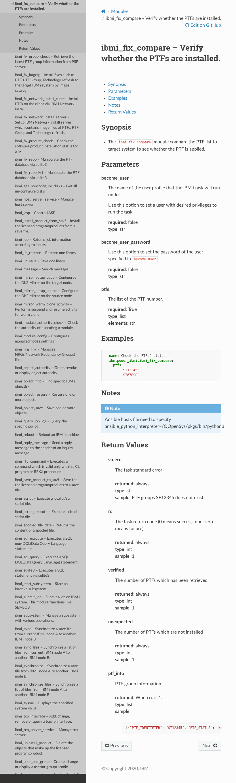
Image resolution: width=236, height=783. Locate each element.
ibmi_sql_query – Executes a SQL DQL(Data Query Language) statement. (47, 559)
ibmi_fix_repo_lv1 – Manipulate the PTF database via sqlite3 (47, 175)
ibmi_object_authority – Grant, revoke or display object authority (46, 370)
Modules (120, 11)
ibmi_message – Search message (41, 269)
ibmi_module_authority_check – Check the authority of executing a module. (46, 325)
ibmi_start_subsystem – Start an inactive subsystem (41, 586)
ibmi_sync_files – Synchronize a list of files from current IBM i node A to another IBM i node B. (45, 653)
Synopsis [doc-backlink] (116, 127)
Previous (118, 745)
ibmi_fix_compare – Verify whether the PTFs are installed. (47, 6)
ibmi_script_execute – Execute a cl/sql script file (46, 514)
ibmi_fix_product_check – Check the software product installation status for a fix (46, 146)
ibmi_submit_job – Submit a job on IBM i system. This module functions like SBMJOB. (47, 602)
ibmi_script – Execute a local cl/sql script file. (43, 501)
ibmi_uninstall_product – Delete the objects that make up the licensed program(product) (44, 748)
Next (207, 745)
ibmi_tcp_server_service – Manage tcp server (46, 732)
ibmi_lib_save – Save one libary (40, 261)
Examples (26, 32)
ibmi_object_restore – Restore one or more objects (45, 397)
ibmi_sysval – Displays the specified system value (44, 705)
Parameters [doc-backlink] (120, 164)
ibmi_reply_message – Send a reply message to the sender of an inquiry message (44, 448)
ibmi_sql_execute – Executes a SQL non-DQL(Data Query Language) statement (43, 544)
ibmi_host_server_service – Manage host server (44, 202)
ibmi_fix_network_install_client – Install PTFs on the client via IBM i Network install (47, 104)
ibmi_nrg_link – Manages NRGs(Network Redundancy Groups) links (45, 355)
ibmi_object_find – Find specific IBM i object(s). (45, 384)
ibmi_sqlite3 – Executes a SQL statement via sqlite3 (39, 573)
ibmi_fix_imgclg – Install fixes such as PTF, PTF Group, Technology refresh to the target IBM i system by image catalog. (46, 83)
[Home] (103, 11)
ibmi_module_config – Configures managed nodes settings (42, 338)
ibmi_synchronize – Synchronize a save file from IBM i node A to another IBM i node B (46, 671)
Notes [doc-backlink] (110, 392)
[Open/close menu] (12, 4)
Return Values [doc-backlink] (124, 444)
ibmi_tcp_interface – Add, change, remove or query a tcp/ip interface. (43, 719)
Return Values (29, 48)
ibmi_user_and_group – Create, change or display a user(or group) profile (46, 764)
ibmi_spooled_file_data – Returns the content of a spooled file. (45, 528)
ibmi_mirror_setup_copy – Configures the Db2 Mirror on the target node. (45, 280)
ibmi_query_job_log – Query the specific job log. (41, 424)
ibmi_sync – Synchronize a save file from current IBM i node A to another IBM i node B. (45, 634)
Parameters (27, 24)
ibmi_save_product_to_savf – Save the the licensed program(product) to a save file (47, 485)
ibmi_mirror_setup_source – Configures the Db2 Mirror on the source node (47, 293)
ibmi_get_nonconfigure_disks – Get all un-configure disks (46, 188)
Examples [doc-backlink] (117, 338)
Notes (23, 40)
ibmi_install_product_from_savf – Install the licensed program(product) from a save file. (47, 226)
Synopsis (26, 17)
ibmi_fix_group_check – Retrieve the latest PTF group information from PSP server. (46, 62)
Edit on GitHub (205, 25)
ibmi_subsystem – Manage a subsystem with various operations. (47, 618)
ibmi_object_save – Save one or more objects (45, 410)
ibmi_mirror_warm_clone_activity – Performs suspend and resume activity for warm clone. (46, 310)
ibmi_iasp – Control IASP (35, 213)
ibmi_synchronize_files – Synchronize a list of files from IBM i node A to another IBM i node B (46, 690)
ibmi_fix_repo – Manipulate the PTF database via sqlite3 (44, 162)
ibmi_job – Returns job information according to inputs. (43, 242)
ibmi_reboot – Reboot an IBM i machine (47, 435)
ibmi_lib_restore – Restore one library (45, 253)
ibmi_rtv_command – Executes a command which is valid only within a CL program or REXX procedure (47, 467)
